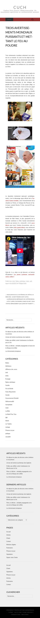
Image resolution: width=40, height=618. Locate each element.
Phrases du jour (9, 430)
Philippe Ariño (22, 283)
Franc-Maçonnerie (10, 392)
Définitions (8, 366)
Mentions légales (11, 544)
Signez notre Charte (12, 557)
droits (7, 375)
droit (13, 281)
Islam (27, 281)
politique (7, 433)
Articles (8, 535)
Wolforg (25, 614)
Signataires (9, 554)
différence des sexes (11, 369)
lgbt (6, 417)
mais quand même (19, 227)
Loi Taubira (8, 424)
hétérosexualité (9, 401)
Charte (8, 538)
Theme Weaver (27, 612)
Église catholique (20, 281)
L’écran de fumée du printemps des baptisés (17, 337)
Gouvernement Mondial (11, 398)
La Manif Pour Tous (10, 414)
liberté (7, 420)
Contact (8, 541)
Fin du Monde (9, 388)
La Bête (7, 411)
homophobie (8, 404)
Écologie (7, 379)
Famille (7, 385)
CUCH (20, 7)
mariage (7, 427)
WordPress (29, 610)
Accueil (8, 531)
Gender (7, 395)
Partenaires (9, 548)
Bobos (7, 363)
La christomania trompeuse (13, 351)
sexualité (7, 436)
